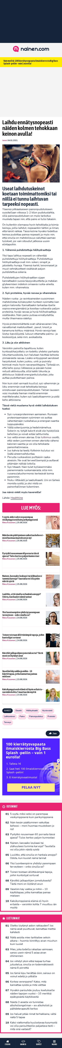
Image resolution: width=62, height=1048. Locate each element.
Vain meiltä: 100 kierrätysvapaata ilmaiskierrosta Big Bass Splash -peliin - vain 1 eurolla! (30, 62)
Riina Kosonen (8, 522)
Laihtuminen (9, 716)
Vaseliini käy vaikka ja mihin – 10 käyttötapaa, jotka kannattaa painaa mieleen (19, 674)
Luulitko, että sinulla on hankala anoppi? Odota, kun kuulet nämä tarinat (21, 595)
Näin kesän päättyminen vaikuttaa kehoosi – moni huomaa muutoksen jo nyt (23, 536)
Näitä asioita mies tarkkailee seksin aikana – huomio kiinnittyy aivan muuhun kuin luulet (33, 941)
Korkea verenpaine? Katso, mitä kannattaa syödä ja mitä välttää (28, 983)
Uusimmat (12, 806)
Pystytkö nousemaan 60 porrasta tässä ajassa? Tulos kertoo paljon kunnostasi (20, 554)
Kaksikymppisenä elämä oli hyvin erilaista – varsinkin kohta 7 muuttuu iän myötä (22, 690)
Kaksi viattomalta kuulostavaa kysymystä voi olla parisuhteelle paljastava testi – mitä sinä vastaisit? (33, 1026)
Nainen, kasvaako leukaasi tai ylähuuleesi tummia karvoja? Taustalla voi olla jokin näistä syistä (22, 578)
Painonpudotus (36, 716)
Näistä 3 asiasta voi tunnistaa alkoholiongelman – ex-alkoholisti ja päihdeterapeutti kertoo (31, 1005)
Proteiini (51, 716)
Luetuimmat (13, 918)
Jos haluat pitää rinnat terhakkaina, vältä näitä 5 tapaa (33, 1015)
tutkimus (46, 437)
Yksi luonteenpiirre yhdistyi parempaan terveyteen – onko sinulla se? (21, 613)
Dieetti (19, 710)
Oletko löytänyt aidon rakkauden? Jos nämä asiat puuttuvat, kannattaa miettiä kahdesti (33, 929)
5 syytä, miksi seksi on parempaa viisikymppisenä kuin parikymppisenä (20, 518)
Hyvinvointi (47, 710)
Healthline (17, 498)
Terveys (7, 722)
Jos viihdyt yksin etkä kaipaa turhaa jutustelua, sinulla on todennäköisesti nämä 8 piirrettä (31, 964)
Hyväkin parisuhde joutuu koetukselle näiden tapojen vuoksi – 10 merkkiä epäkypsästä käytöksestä (32, 994)
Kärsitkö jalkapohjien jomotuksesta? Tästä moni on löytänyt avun (22, 654)
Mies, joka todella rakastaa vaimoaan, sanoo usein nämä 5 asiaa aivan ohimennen (31, 953)
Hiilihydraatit (32, 710)
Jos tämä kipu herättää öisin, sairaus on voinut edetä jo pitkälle (32, 974)
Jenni (4, 140)
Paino (22, 716)
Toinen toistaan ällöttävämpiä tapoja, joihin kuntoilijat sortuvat (23, 636)
